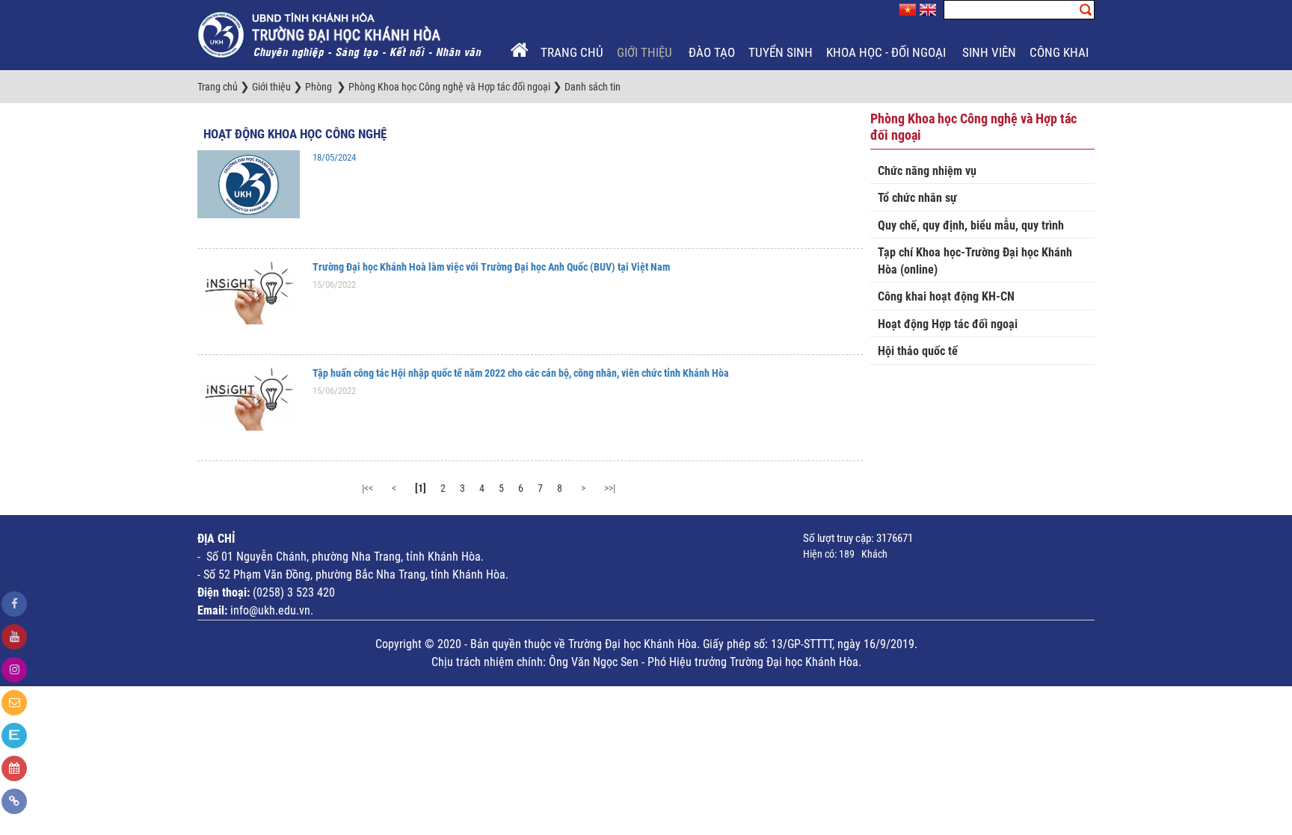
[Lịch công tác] (14, 768)
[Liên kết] (14, 801)
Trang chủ (572, 52)
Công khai (1061, 52)
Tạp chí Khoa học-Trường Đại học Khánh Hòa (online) (975, 261)
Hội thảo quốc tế (918, 351)
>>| (609, 488)
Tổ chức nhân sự (917, 198)
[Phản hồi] (14, 702)
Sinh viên (989, 52)
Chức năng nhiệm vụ (927, 171)
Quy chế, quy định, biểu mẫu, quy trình (971, 225)
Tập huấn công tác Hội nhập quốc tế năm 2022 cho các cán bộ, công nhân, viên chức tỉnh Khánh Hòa (521, 373)
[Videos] (14, 637)
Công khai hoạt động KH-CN (946, 296)
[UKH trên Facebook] (14, 604)
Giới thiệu (646, 52)
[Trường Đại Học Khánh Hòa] (341, 34)
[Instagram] (14, 670)
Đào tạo (712, 52)
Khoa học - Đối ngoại (887, 52)
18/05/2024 (334, 157)
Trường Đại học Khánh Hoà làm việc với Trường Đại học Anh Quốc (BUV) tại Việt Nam (491, 267)
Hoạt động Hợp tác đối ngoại (948, 324)
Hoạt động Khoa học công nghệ (295, 133)
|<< (367, 488)
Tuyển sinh (780, 52)
